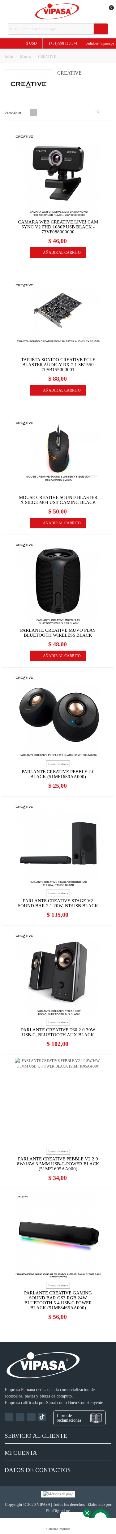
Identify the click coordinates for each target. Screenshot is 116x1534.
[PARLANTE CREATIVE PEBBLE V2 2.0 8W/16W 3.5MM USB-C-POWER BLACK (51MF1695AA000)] (58, 1101)
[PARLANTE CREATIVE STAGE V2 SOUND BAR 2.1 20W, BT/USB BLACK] (58, 843)
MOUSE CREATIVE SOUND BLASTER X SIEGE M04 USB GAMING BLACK (58, 500)
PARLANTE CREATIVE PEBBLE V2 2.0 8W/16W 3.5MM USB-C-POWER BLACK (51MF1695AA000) (58, 1163)
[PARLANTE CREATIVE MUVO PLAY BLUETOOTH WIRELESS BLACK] (58, 581)
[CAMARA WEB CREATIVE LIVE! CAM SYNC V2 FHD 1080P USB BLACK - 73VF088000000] (58, 173)
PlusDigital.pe (58, 1510)
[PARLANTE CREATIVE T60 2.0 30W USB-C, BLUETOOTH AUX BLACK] (58, 972)
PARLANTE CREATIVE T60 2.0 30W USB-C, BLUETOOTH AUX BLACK (58, 1032)
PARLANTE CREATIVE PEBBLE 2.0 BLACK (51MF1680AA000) (58, 774)
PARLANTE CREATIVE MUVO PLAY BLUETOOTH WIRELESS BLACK (58, 633)
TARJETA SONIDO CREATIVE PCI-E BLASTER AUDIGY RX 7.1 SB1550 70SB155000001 (58, 364)
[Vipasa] (57, 11)
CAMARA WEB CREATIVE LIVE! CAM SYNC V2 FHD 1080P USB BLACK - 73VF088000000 (58, 226)
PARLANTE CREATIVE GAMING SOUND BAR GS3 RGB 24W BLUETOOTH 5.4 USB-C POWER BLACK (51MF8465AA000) (58, 1300)
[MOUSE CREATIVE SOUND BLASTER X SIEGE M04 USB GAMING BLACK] (58, 448)
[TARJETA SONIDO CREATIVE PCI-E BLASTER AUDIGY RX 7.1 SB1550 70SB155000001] (58, 310)
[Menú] (8, 12)
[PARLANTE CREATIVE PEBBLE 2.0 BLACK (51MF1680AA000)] (58, 714)
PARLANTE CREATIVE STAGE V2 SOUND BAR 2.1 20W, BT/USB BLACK (58, 903)
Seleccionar (13, 112)
